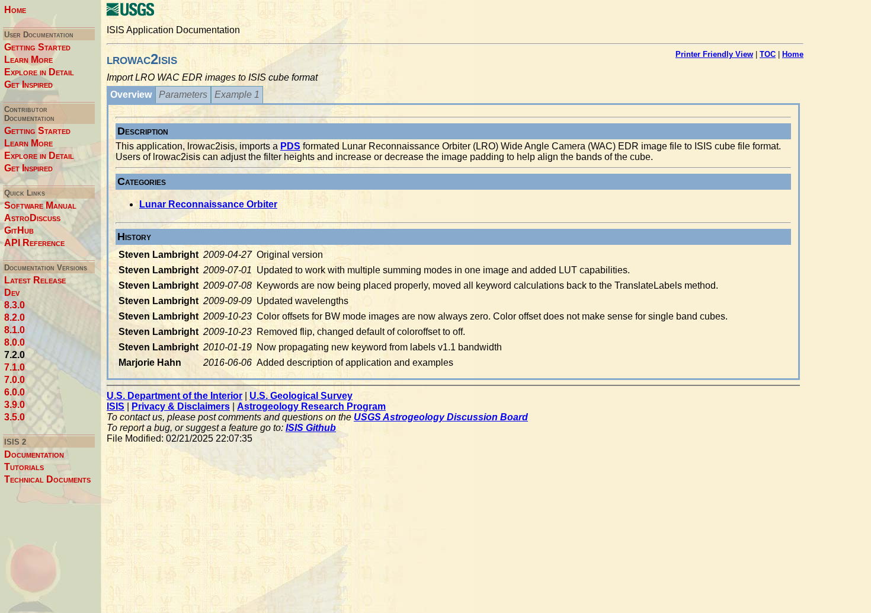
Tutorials (24, 467)
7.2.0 (14, 355)
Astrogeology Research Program (311, 406)
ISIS (115, 406)
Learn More (28, 60)
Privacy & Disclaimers (181, 406)
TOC (768, 54)
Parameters (183, 95)
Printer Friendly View (714, 54)
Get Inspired (28, 84)
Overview (131, 95)
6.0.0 (14, 392)
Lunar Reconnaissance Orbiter (208, 204)
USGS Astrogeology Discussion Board (441, 417)
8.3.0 (14, 305)
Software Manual (40, 205)
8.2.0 (14, 317)
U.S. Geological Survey (301, 396)
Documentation (34, 454)
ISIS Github (311, 428)
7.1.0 (14, 367)
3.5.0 (14, 417)
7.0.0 (14, 380)
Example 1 (237, 95)
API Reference (34, 243)
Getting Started (37, 47)
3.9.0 (14, 405)
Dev (12, 293)
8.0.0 (14, 342)
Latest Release (35, 280)
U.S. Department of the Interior (174, 396)
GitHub (19, 230)
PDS (290, 146)
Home (15, 10)
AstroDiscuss (32, 218)
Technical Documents (47, 479)
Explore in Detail (39, 72)
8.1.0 (14, 330)
